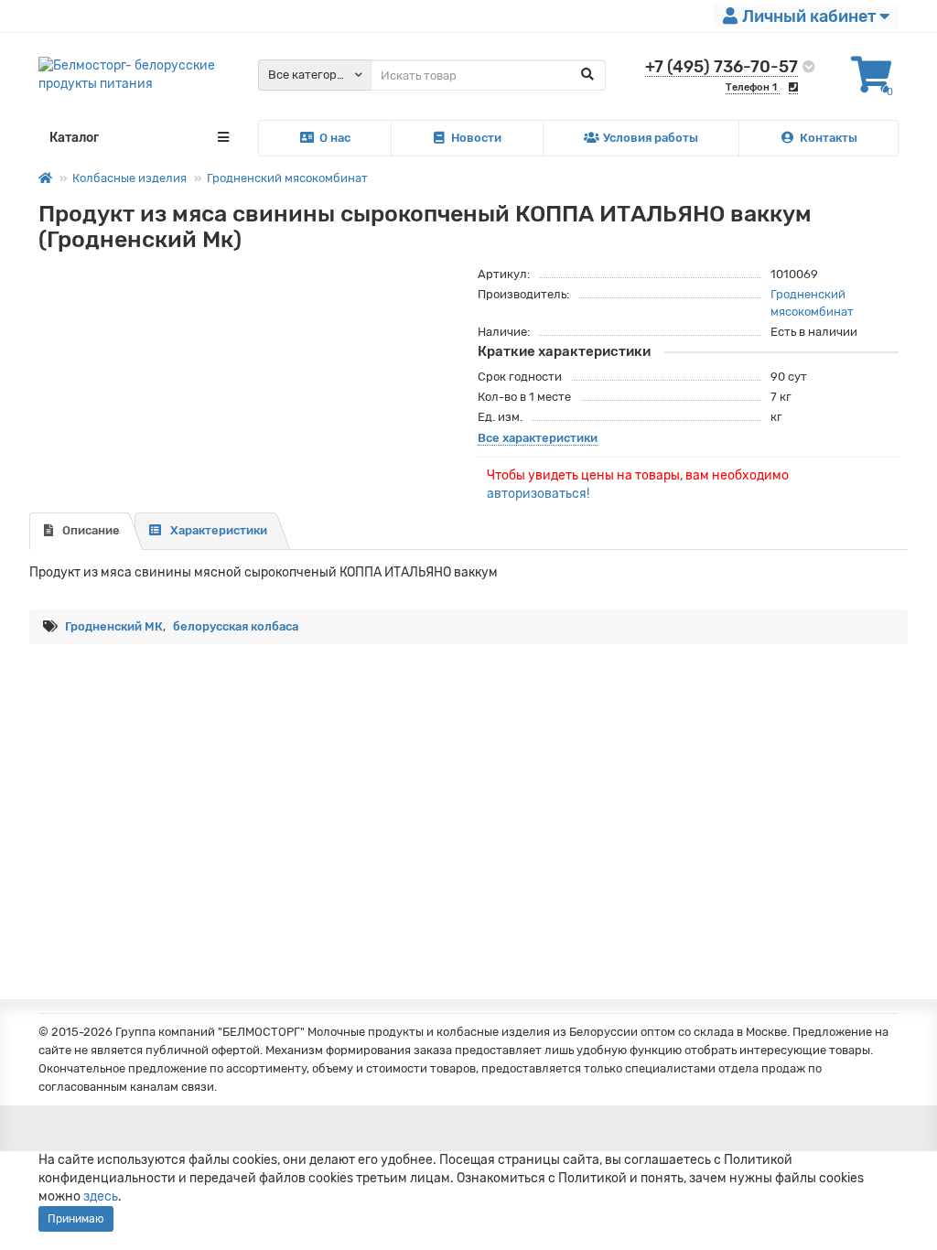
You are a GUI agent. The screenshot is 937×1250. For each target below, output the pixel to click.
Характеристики (218, 530)
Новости (476, 138)
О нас (334, 138)
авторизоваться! (538, 493)
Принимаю (76, 1218)
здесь (100, 1196)
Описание (91, 530)
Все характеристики (538, 438)
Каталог (74, 137)
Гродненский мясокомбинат (287, 178)
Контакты (828, 138)
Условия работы (650, 138)
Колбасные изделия (129, 178)
